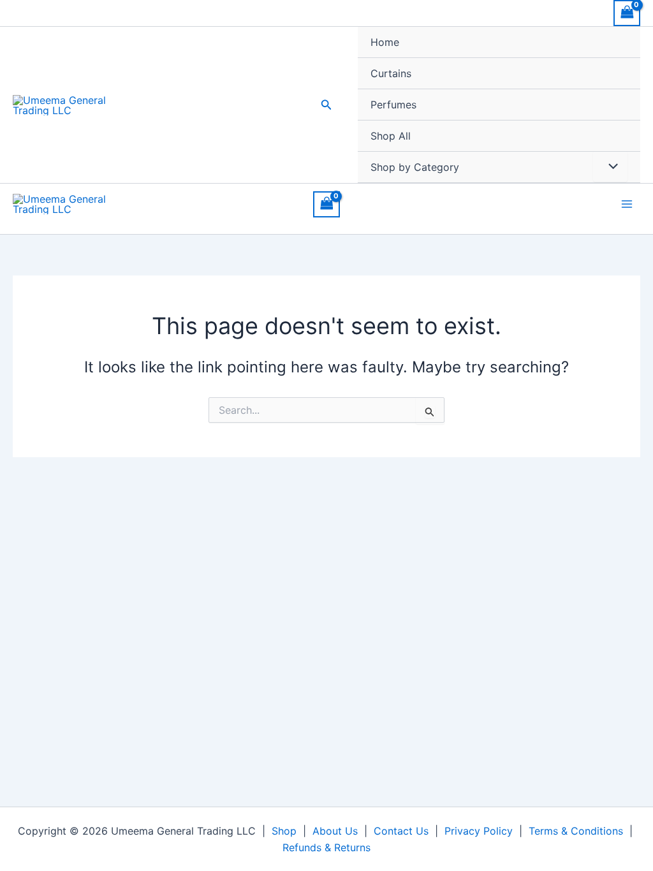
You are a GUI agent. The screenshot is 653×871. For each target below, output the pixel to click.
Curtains (391, 73)
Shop (284, 830)
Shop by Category (415, 167)
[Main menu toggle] (626, 204)
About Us (335, 830)
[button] (326, 105)
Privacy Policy (478, 830)
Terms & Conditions (576, 830)
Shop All (391, 135)
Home (385, 42)
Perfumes (393, 104)
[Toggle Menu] (610, 166)
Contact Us (401, 830)
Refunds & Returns (326, 847)
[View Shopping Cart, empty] (626, 13)
